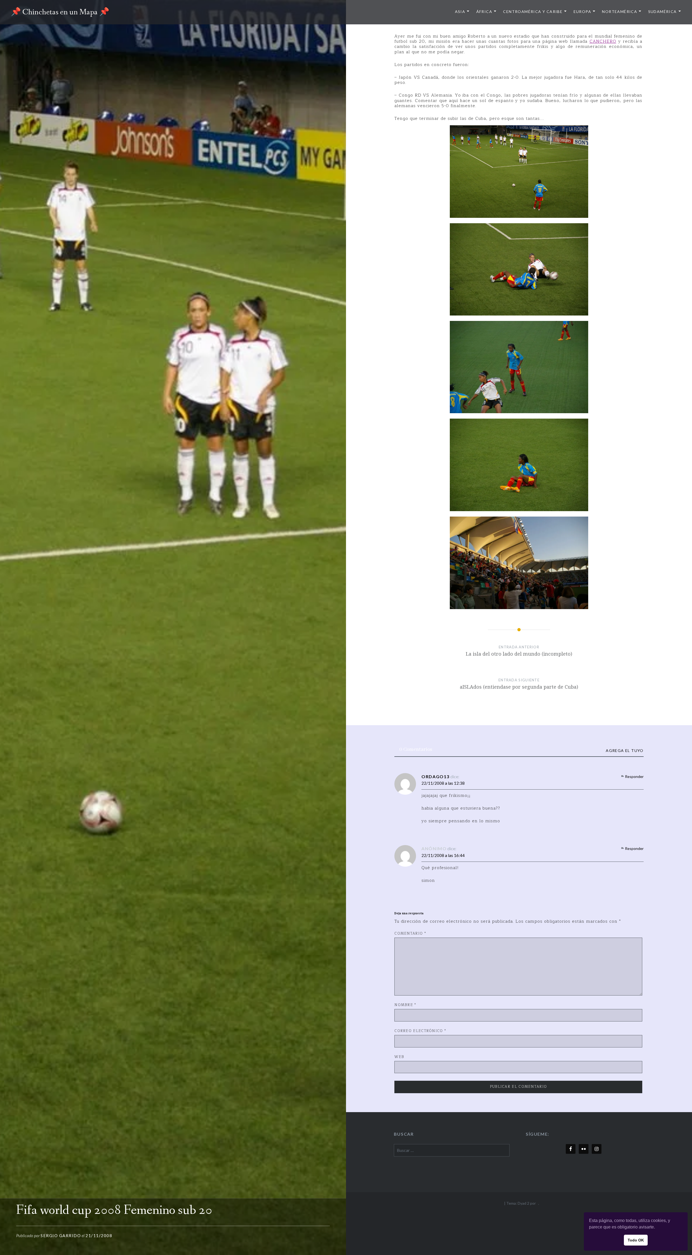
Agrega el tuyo (625, 751)
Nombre (405, 1005)
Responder (634, 776)
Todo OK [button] (636, 1240)
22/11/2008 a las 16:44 (443, 855)
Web (399, 1057)
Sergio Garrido (61, 1235)
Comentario (410, 934)
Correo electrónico (420, 1031)
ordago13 (435, 776)
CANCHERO (603, 41)
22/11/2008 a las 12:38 (443, 783)
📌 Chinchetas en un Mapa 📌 (60, 12)
